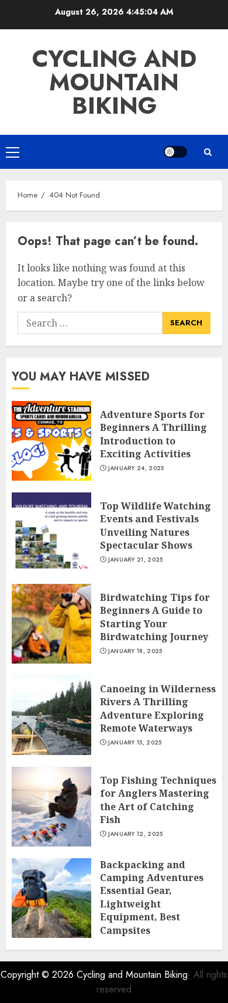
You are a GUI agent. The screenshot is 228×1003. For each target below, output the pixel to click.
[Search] (207, 152)
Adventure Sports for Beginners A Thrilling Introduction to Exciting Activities (153, 434)
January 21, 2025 (135, 560)
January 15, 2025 (135, 743)
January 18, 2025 (135, 651)
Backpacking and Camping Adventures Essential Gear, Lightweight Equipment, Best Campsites (151, 897)
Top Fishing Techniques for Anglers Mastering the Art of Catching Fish (158, 800)
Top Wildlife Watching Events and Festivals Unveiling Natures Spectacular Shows (155, 525)
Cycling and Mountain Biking (114, 82)
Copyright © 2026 (39, 974)
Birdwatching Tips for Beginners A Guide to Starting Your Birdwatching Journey (155, 617)
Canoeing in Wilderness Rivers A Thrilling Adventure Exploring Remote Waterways (158, 708)
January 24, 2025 (136, 468)
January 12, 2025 (135, 834)
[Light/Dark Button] (175, 152)
